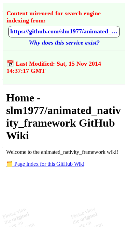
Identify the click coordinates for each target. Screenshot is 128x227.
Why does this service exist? (64, 42)
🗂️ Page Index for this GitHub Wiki (45, 164)
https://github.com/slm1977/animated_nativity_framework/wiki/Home (64, 31)
